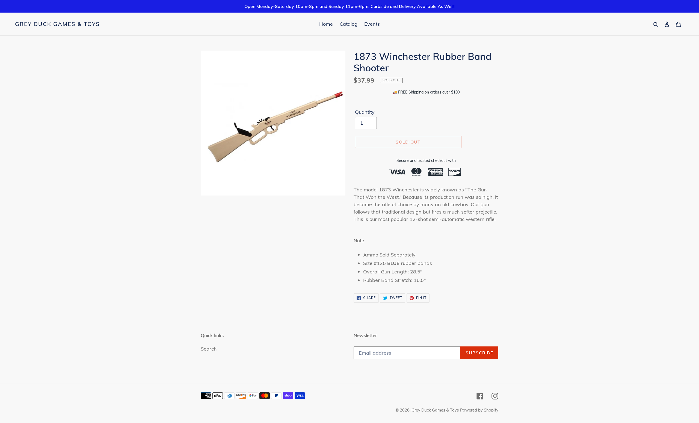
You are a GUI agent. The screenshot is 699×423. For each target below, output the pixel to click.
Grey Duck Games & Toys (57, 24)
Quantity (365, 112)
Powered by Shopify (479, 410)
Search (209, 349)
